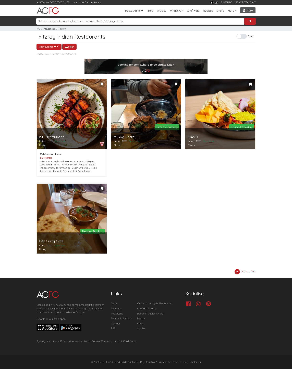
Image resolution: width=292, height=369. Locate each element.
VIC (38, 29)
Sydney (40, 341)
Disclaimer (195, 362)
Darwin (95, 341)
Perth (87, 341)
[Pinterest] (209, 304)
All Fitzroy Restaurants (60, 53)
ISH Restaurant (51, 137)
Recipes (208, 10)
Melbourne (49, 29)
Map (250, 36)
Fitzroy (62, 29)
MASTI (193, 137)
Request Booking (167, 127)
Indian (42, 141)
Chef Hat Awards (93, 2)
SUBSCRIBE (226, 2)
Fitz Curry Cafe (51, 241)
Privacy (183, 362)
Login (249, 10)
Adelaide (77, 341)
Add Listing (117, 313)
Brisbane (65, 341)
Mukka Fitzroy (125, 137)
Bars (150, 10)
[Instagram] (216, 2)
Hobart (118, 341)
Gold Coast (130, 341)
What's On (176, 10)
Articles (161, 10)
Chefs (220, 10)
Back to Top (248, 271)
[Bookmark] (102, 84)
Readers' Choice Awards (151, 313)
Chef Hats (193, 10)
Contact (115, 323)
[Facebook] (212, 2)
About (114, 303)
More (231, 10)
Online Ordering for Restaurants (155, 303)
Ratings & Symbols (121, 318)
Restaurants (133, 10)
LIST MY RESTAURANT (245, 2)
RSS (113, 328)
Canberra (106, 341)
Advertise (116, 308)
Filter (71, 46)
